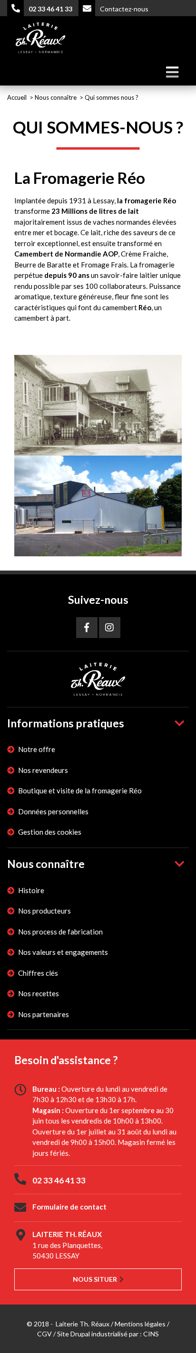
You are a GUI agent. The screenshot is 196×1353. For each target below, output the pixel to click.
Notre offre (36, 749)
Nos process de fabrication (60, 931)
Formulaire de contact (69, 1206)
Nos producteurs (44, 910)
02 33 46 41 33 (59, 1180)
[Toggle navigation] (172, 72)
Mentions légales (140, 1324)
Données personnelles (53, 811)
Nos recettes (38, 993)
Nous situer (95, 1279)
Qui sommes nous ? (111, 97)
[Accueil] (40, 36)
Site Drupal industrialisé (92, 1334)
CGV (44, 1334)
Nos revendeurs (43, 770)
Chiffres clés (38, 973)
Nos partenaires (43, 1014)
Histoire (31, 890)
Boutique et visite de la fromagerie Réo (80, 790)
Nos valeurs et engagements (63, 952)
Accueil (17, 97)
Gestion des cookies (49, 832)
